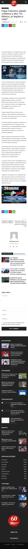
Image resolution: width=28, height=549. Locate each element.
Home (3, 5)
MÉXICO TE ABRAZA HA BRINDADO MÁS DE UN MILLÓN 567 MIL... (18, 346)
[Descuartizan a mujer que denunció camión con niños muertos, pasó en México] (5, 412)
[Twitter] (6, 25)
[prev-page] (3, 287)
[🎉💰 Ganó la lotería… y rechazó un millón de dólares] (22, 392)
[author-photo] (14, 239)
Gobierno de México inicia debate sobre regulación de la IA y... (9, 489)
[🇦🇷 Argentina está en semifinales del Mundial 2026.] (22, 441)
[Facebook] (3, 25)
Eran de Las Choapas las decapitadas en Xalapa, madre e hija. (18, 404)
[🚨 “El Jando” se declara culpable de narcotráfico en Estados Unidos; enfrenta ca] (5, 270)
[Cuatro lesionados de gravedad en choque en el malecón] (5, 420)
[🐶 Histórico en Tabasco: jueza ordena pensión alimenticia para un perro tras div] (22, 376)
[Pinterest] (10, 25)
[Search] (26, 2)
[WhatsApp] (13, 25)
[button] (2, 2)
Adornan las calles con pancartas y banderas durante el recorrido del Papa (20, 223)
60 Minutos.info (6, 22)
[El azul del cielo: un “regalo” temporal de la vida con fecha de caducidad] (22, 497)
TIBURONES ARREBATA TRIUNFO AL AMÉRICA (8, 221)
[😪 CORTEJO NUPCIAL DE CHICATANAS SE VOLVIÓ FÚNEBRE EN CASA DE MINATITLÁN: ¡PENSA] (22, 384)
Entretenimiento (20, 544)
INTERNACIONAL (9, 5)
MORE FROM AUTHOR (19, 254)
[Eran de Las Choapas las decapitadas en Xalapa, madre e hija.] (5, 404)
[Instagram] (14, 247)
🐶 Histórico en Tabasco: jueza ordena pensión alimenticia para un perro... (9, 375)
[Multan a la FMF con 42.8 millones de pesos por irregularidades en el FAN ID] (22, 433)
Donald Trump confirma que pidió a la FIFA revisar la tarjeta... (9, 448)
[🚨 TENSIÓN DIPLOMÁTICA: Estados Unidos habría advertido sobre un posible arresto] (5, 259)
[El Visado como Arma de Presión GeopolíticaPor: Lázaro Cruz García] (5, 354)
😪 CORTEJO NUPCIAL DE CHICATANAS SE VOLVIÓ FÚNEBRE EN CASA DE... (8, 384)
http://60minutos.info (14, 243)
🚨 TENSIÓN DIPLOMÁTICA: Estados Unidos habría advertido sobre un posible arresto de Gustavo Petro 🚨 (17, 261)
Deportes (13, 544)
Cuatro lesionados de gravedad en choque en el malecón (17, 420)
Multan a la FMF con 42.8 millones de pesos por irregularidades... (8, 432)
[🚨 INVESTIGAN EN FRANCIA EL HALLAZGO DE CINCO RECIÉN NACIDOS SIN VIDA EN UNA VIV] (5, 279)
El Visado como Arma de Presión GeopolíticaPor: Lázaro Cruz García (17, 353)
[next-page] (5, 287)
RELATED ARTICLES (7, 254)
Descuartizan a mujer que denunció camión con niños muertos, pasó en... (17, 412)
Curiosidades (7, 544)
